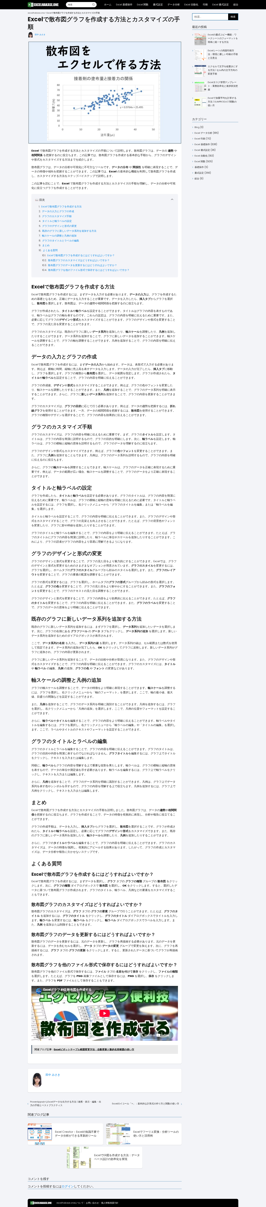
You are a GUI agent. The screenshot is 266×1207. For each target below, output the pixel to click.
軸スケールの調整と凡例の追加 (59, 235)
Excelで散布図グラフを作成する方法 (61, 206)
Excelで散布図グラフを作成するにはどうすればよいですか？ (81, 255)
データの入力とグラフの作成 (58, 211)
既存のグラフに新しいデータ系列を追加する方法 (69, 231)
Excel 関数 (142, 4)
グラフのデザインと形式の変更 (59, 226)
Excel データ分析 (203, 133)
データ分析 (173, 4)
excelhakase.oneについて (70, 1202)
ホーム (107, 4)
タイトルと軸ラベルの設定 (57, 221)
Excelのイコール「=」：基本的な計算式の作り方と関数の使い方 (145, 1103)
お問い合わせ (92, 1202)
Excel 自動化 (191, 4)
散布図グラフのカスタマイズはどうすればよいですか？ (79, 260)
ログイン (68, 1186)
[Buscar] (93, 4)
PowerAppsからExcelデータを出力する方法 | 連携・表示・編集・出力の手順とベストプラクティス (65, 1103)
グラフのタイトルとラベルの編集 (60, 240)
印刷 (205, 4)
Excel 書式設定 (220, 4)
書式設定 (158, 4)
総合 (235, 4)
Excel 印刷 (200, 138)
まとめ (46, 245)
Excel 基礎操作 (124, 4)
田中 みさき (40, 34)
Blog (197, 127)
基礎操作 (199, 167)
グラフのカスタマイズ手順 (57, 216)
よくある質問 (50, 250)
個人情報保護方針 (109, 1202)
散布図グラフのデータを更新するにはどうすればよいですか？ (82, 265)
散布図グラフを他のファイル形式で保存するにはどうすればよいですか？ (88, 270)
